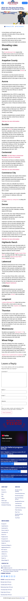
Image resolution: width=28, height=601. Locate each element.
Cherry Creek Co (5, 530)
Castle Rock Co (4, 526)
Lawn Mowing (18, 505)
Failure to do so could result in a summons (12, 354)
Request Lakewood (11, 283)
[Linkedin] (4, 576)
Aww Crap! (22, 598)
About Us (3, 490)
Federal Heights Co (5, 541)
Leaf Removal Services (20, 507)
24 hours (22, 70)
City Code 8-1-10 (19, 332)
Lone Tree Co (4, 556)
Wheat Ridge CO (5, 560)
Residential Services (19, 501)
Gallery (3, 498)
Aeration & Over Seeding (18, 490)
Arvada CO (3, 523)
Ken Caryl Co (4, 549)
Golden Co (3, 543)
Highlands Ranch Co (5, 547)
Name (3, 389)
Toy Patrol (17, 517)
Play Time (17, 512)
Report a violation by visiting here (10, 199)
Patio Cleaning (18, 510)
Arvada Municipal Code (9, 52)
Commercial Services (20, 493)
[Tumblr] (12, 576)
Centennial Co (4, 528)
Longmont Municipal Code (8, 302)
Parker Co (3, 558)
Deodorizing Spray (19, 495)
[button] (2, 3)
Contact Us (3, 492)
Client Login (4, 500)
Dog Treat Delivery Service (19, 498)
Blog (2, 494)
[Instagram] (9, 576)
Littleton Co (4, 553)
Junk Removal (18, 503)
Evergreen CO (4, 538)
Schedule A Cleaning (6, 505)
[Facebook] (2, 576)
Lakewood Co (4, 551)
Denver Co (3, 534)
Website (3, 401)
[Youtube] (7, 576)
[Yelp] (14, 576)
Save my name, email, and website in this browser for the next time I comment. (12, 409)
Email (3, 395)
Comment (4, 371)
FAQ (2, 496)
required (10, 129)
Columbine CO (4, 532)
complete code (17, 305)
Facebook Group (5, 502)
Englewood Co (4, 536)
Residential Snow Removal (19, 515)
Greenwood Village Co (6, 545)
